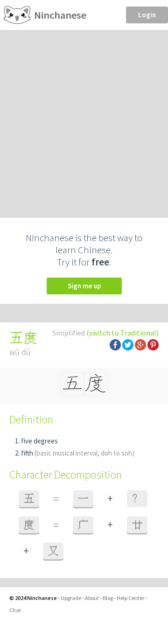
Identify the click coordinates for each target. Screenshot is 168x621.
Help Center (130, 597)
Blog (108, 597)
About (92, 597)
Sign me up (84, 285)
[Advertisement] (84, 119)
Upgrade (71, 597)
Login (147, 14)
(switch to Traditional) (122, 332)
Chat (15, 610)
